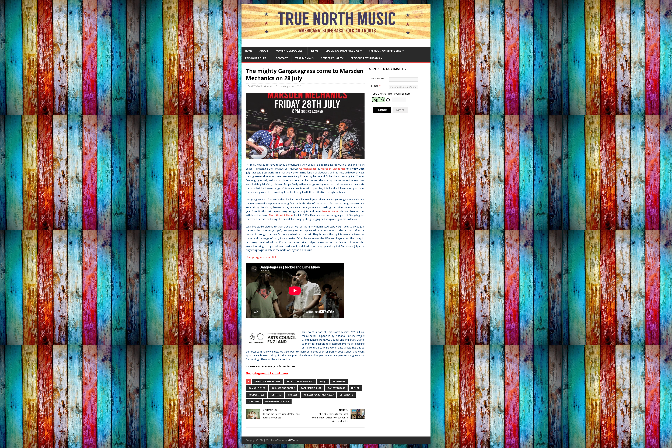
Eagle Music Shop (311, 388)
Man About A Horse (281, 215)
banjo (323, 381)
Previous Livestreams (365, 58)
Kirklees (292, 394)
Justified (276, 394)
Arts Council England (299, 381)
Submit (381, 110)
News (314, 50)
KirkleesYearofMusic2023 (319, 394)
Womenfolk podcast (289, 50)
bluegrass (339, 381)
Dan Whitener (330, 211)
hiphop (355, 388)
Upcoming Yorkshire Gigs (342, 50)
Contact (282, 58)
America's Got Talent (267, 381)
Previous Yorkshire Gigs (385, 50)
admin (270, 86)
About (264, 50)
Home (248, 50)
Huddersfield (256, 394)
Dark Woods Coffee (283, 388)
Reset (400, 110)
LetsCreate (346, 394)
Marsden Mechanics (333, 168)
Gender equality (332, 58)
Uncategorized (287, 86)
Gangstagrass (307, 168)
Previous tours (255, 58)
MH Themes (293, 440)
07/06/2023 (256, 86)
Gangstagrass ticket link (262, 257)
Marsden (253, 401)
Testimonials (304, 58)
